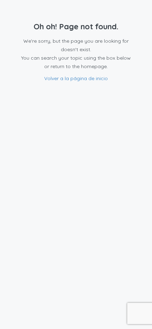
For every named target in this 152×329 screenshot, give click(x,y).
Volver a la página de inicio (76, 78)
